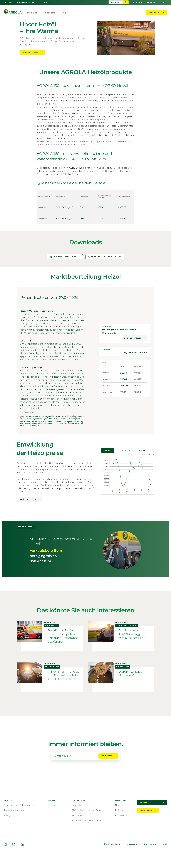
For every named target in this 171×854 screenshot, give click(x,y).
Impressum (132, 844)
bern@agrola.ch (43, 556)
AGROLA (137, 2)
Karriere (152, 2)
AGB (165, 844)
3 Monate (125, 450)
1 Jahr (142, 450)
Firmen (46, 2)
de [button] (163, 2)
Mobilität (32, 13)
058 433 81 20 (41, 561)
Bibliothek (120, 800)
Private (8, 2)
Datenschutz (150, 844)
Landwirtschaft (27, 2)
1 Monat (107, 450)
